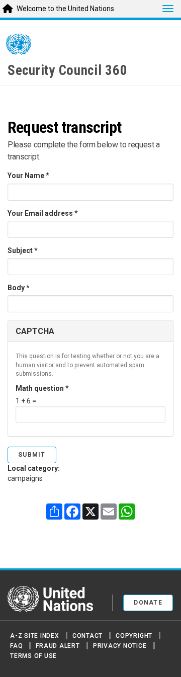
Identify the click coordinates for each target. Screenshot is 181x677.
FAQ (16, 645)
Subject (23, 250)
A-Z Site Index (34, 635)
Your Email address (43, 213)
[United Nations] (18, 46)
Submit (32, 454)
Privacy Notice (120, 645)
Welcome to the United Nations (65, 9)
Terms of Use (33, 655)
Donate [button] (148, 602)
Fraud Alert (57, 645)
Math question (42, 388)
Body (19, 288)
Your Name (28, 176)
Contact (87, 635)
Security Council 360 (68, 70)
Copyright (134, 635)
